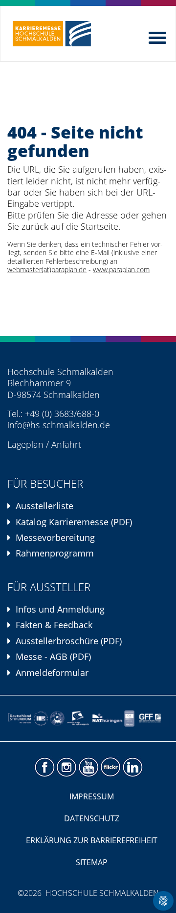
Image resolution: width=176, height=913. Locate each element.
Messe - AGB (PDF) (53, 656)
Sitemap (92, 862)
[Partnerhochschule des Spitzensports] (78, 718)
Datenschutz (91, 818)
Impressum (91, 796)
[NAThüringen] (107, 718)
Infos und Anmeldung (60, 609)
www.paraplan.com (121, 269)
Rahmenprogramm (55, 553)
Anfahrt (66, 444)
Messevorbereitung (55, 537)
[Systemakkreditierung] (40, 718)
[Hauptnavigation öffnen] (158, 35)
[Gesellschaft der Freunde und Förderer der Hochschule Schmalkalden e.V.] (152, 718)
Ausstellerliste (44, 506)
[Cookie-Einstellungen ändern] (163, 901)
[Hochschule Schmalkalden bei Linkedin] (132, 767)
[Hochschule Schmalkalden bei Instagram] (66, 767)
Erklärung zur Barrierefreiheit (91, 840)
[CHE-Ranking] (129, 718)
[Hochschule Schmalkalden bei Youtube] (88, 767)
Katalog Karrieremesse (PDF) (74, 522)
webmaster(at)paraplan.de (47, 269)
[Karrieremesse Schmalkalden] (52, 33)
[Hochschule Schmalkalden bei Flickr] (110, 767)
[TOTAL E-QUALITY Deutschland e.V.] (57, 718)
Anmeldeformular (52, 672)
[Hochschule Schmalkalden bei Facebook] (44, 767)
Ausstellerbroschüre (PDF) (69, 641)
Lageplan (25, 444)
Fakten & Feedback (54, 625)
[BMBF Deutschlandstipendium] (19, 718)
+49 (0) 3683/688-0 (62, 413)
